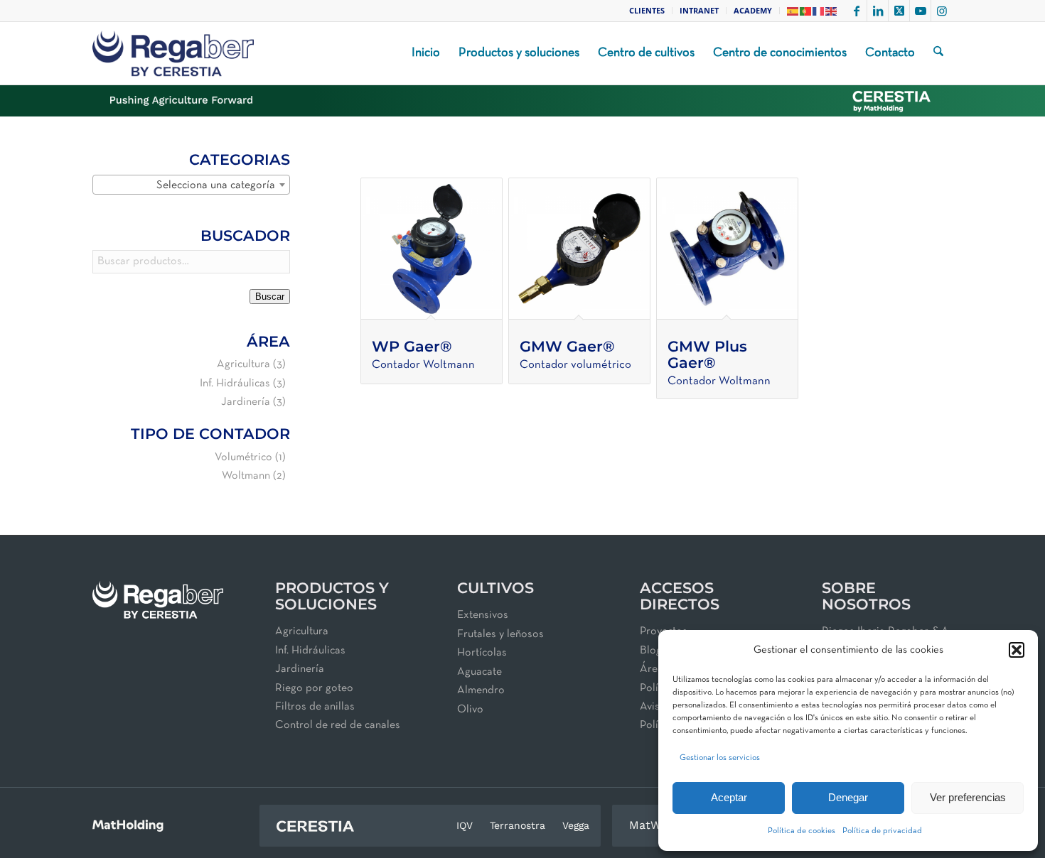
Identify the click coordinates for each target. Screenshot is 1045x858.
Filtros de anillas (315, 707)
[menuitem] (647, 10)
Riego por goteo (314, 688)
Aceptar (729, 797)
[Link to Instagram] (942, 10)
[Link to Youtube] (920, 10)
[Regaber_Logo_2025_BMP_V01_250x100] (173, 53)
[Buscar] (938, 53)
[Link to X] (899, 10)
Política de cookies (801, 831)
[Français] (819, 10)
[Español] (793, 10)
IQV (464, 825)
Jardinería (245, 402)
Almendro (481, 690)
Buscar (269, 296)
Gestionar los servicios (720, 757)
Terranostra (517, 825)
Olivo (470, 710)
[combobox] (191, 185)
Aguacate (479, 672)
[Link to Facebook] (856, 10)
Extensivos (482, 615)
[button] (1016, 650)
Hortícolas (482, 653)
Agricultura (243, 364)
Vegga (575, 825)
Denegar (848, 797)
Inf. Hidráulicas (235, 384)
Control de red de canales (337, 725)
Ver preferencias (968, 797)
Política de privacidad (882, 831)
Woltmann (246, 476)
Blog (651, 651)
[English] (831, 10)
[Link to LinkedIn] (877, 10)
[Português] (806, 10)
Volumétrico (243, 457)
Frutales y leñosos (500, 634)
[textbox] (191, 185)
